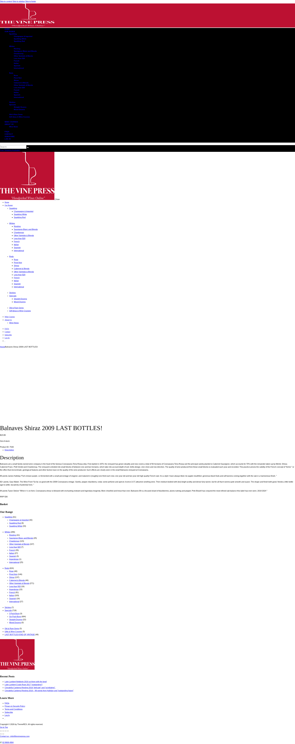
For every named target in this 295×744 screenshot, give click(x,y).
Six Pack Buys (15, 617)
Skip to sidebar (19, 1)
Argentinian (14, 559)
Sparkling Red (15, 523)
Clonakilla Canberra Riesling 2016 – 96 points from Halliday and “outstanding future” (39, 691)
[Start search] (28, 147)
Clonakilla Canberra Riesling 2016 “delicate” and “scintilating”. (30, 688)
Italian (11, 553)
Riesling (12, 535)
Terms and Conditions (13, 709)
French (12, 550)
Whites (7, 532)
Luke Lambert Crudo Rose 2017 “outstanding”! (23, 685)
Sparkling (8, 517)
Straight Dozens (15, 620)
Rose (11, 571)
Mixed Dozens (15, 623)
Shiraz (12, 577)
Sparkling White (15, 526)
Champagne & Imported (19, 520)
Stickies (8, 607)
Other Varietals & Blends (19, 544)
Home (2, 347)
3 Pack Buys (14, 614)
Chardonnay (14, 541)
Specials (8, 610)
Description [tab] (9, 450)
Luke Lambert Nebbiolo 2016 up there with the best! (26, 682)
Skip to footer (30, 1)
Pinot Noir (13, 574)
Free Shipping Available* (10, 150)
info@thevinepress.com (15, 736)
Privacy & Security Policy (15, 706)
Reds (7, 568)
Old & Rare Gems (12, 629)
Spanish (12, 556)
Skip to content (6, 1)
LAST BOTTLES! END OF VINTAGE (20, 635)
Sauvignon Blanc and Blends (21, 538)
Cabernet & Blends (17, 580)
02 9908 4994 (8, 742)
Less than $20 (15, 547)
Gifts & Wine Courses (13, 632)
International (14, 562)
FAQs (7, 703)
